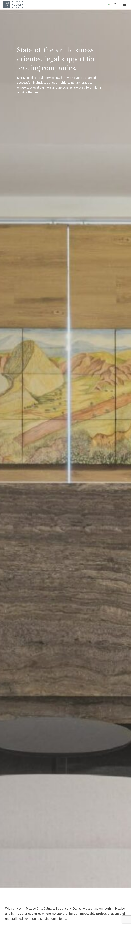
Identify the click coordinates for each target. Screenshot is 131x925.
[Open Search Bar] (116, 4)
